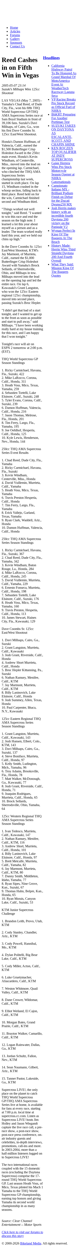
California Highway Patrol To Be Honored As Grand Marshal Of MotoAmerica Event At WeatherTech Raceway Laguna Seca (63, 80)
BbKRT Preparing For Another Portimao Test (63, 118)
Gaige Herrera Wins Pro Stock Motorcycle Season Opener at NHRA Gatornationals (62, 172)
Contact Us (17, 46)
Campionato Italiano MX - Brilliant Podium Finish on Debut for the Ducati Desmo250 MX (62, 195)
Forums (15, 35)
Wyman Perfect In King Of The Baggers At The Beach (63, 236)
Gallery (15, 39)
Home (14, 27)
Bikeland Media (30, 1243)
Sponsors (16, 42)
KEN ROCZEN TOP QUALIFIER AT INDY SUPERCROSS (63, 153)
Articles (15, 31)
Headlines (51, 58)
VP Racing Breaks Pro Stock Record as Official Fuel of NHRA (63, 105)
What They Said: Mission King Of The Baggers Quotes (62, 270)
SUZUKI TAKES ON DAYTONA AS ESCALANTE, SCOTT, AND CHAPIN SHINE (63, 135)
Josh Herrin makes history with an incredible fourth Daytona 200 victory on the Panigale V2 (63, 217)
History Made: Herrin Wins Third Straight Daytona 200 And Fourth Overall (63, 253)
